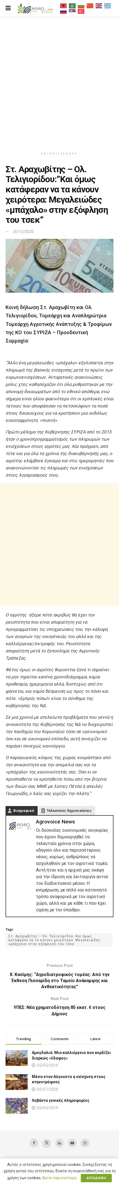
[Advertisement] (59, 81)
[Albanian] (63, 5)
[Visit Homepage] (35, 8)
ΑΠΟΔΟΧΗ (96, 1178)
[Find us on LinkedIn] (59, 1143)
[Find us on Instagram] (85, 1143)
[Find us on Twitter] (46, 1143)
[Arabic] (72, 5)
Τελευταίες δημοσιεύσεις (69, 811)
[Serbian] (72, 11)
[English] (99, 5)
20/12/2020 (23, 231)
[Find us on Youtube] (72, 1143)
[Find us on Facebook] (34, 1143)
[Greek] (108, 5)
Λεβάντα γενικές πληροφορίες (60, 1100)
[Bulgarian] (81, 5)
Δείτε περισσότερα (59, 1178)
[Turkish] (81, 11)
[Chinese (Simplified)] (90, 5)
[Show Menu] (8, 8)
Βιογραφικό (23, 811)
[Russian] (63, 11)
